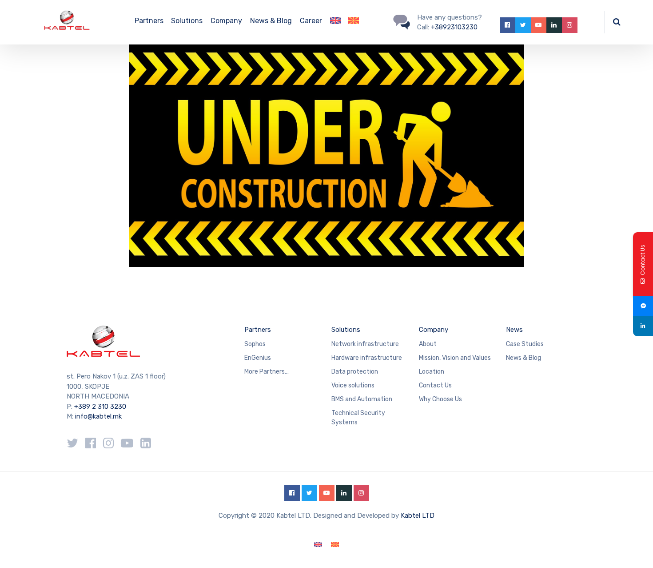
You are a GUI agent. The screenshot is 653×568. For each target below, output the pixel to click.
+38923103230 (454, 27)
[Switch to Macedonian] (354, 22)
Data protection (354, 371)
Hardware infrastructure (366, 358)
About (428, 344)
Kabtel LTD (417, 516)
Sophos (255, 344)
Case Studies (525, 344)
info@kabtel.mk (98, 416)
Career (311, 20)
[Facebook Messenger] (643, 306)
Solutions (187, 20)
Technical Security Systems (358, 417)
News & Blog (271, 20)
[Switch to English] (318, 544)
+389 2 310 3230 (99, 407)
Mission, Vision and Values (455, 358)
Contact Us (435, 385)
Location (431, 371)
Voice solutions (352, 385)
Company (226, 20)
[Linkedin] (643, 326)
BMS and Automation (361, 399)
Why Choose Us (440, 399)
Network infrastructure (365, 344)
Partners (149, 20)
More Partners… (266, 371)
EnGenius (257, 358)
